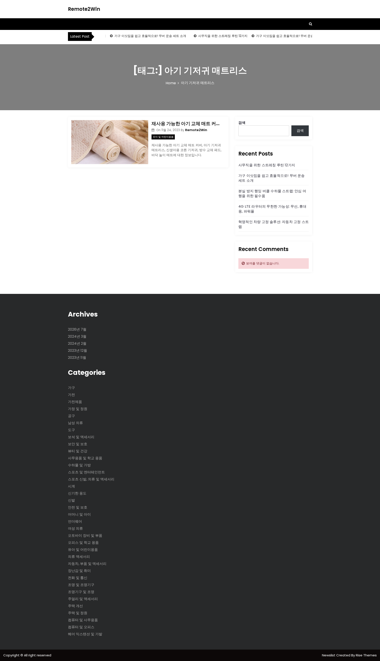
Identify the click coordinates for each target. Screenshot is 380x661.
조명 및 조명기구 (81, 584)
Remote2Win (84, 9)
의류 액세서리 (79, 556)
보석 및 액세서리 (81, 436)
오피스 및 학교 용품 (83, 542)
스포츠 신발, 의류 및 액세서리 (91, 479)
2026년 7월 (77, 329)
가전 (71, 394)
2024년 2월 (77, 343)
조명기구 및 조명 (81, 591)
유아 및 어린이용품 (163, 137)
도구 (71, 429)
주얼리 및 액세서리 (83, 598)
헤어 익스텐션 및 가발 (85, 634)
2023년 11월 (77, 357)
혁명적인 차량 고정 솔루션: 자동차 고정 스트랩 (273, 224)
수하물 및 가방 (79, 465)
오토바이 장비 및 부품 (85, 535)
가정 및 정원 (77, 408)
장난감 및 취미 (79, 570)
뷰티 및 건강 (77, 451)
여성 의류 (75, 528)
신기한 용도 (77, 493)
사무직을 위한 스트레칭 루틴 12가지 (217, 36)
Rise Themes (366, 655)
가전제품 (75, 401)
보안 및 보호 (77, 444)
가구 (71, 387)
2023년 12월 (77, 350)
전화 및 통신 (77, 577)
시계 (71, 486)
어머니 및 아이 (79, 514)
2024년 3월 (77, 336)
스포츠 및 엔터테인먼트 (86, 472)
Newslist (329, 655)
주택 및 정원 (77, 612)
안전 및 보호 (77, 507)
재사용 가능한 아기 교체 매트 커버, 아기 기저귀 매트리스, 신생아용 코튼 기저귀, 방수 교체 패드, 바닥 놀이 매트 (187, 123)
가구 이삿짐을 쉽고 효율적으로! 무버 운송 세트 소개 (144, 36)
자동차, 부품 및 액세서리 (87, 563)
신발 (71, 500)
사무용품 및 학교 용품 (85, 458)
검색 (241, 122)
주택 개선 (75, 605)
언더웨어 (75, 521)
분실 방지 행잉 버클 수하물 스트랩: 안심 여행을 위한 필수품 (272, 193)
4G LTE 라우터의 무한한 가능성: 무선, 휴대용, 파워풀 (272, 209)
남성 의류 (75, 422)
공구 (71, 415)
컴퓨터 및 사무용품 (83, 620)
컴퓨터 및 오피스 (81, 627)
